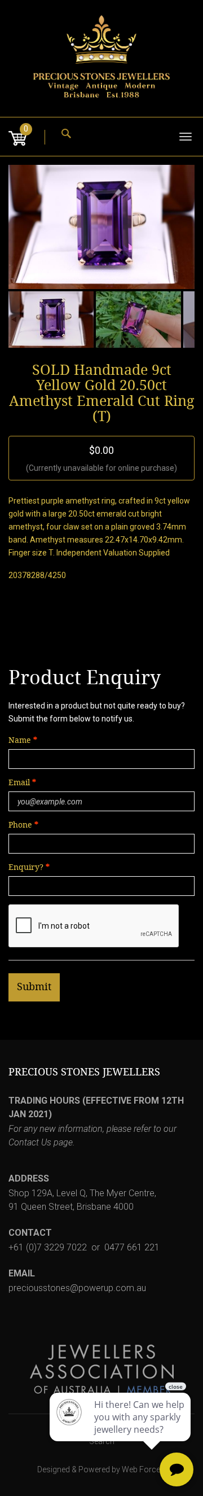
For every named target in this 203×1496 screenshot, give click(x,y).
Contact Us (29, 1142)
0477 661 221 (132, 1247)
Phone (20, 825)
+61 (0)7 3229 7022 (47, 1247)
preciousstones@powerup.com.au (77, 1288)
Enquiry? (25, 867)
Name (19, 740)
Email (20, 783)
